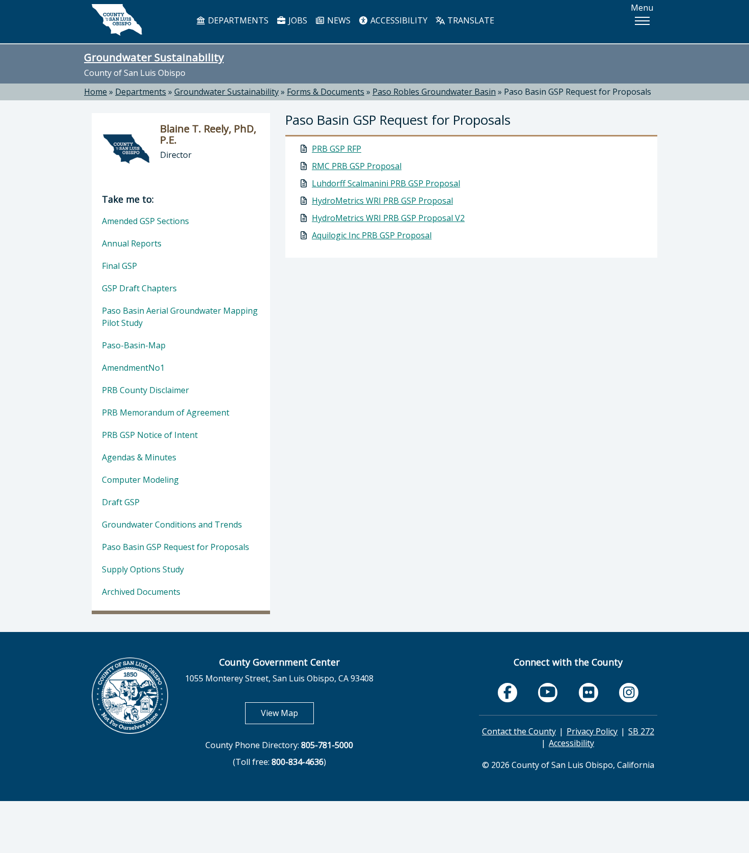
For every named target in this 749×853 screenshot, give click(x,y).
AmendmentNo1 (133, 367)
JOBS (296, 20)
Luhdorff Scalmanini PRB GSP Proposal (386, 183)
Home (95, 91)
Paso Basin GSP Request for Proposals (577, 91)
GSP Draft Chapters (139, 288)
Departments (140, 91)
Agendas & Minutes (139, 457)
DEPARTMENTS (237, 20)
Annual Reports (132, 243)
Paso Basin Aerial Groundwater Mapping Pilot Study (180, 316)
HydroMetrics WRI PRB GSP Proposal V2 (388, 218)
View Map (287, 713)
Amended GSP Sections (145, 221)
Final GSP (119, 265)
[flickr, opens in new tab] (588, 692)
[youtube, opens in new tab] (548, 692)
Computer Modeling (140, 479)
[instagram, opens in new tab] (629, 692)
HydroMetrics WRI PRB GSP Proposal (382, 200)
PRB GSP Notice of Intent (150, 435)
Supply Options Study (143, 569)
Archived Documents (141, 591)
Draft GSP (121, 502)
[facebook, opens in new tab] (507, 692)
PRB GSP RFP (336, 148)
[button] (642, 21)
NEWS (338, 20)
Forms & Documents (325, 91)
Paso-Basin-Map (134, 345)
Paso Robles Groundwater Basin (434, 91)
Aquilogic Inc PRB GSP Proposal (372, 235)
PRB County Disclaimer (145, 390)
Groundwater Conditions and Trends (172, 524)
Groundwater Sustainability (154, 57)
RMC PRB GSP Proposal (357, 166)
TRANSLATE (469, 20)
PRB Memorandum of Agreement (165, 412)
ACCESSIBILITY (397, 20)
